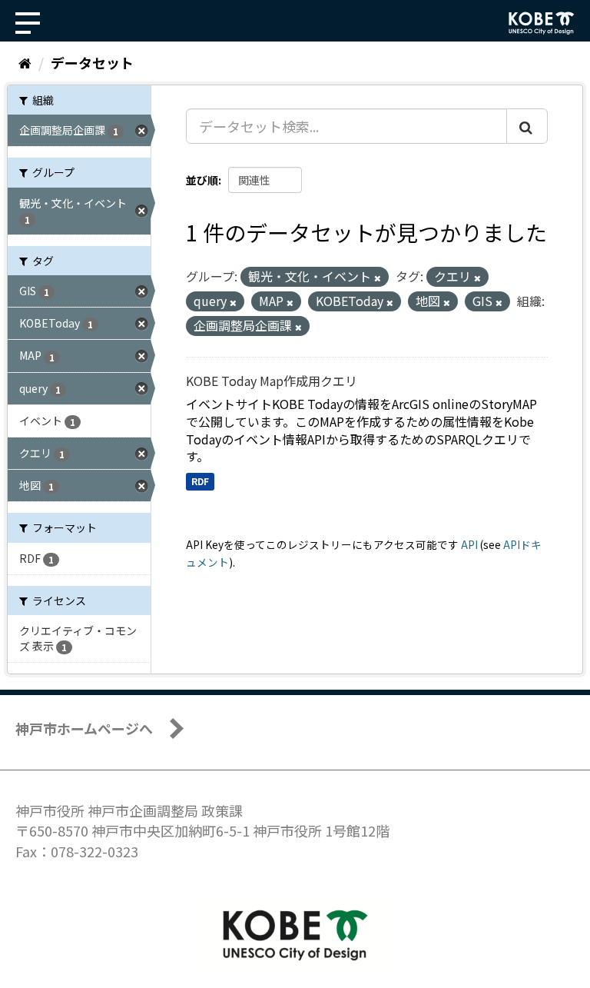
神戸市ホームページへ (84, 728)
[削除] (377, 277)
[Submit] (527, 126)
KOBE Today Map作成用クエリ (271, 380)
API (469, 544)
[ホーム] (24, 62)
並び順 (202, 180)
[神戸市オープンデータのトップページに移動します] (542, 23)
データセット (92, 62)
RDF (200, 480)
